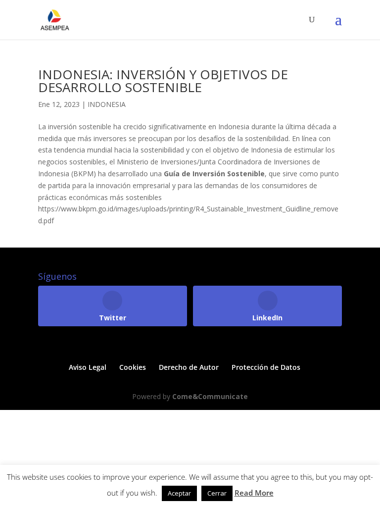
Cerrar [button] (217, 493)
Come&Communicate (210, 396)
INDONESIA (107, 104)
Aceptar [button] (179, 493)
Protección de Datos (266, 367)
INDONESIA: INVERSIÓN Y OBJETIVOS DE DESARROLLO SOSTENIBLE (163, 80)
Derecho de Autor (189, 367)
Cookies (132, 367)
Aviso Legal (87, 367)
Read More (254, 493)
